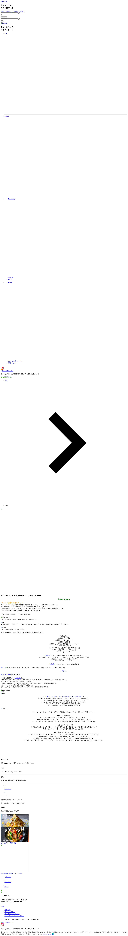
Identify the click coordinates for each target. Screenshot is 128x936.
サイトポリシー (9, 912)
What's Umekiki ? (19, 11)
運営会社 (7, 910)
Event (10, 282)
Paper (10, 279)
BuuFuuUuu (18, 678)
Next (6, 887)
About (6, 33)
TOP (5, 380)
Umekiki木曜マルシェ (15, 361)
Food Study (11, 199)
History (6, 116)
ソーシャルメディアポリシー (14, 916)
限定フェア (12, 363)
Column (10, 277)
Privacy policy (47, 934)
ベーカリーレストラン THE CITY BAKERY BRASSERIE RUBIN (62, 696)
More (2, 906)
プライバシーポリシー (11, 914)
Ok (53, 934)
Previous (8, 877)
